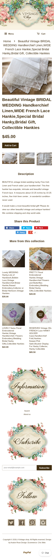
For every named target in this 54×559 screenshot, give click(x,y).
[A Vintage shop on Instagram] (43, 526)
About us (27, 414)
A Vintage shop (23, 540)
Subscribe (44, 468)
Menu (11, 34)
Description (26, 174)
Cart (43, 34)
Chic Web (42, 543)
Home (7, 41)
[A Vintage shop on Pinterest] (32, 526)
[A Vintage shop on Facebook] (21, 526)
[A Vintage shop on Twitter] (11, 526)
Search (27, 411)
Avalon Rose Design (19, 543)
